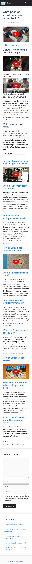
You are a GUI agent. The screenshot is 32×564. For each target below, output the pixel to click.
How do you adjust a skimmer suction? (13, 249)
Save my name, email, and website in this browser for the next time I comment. (17, 498)
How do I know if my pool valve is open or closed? (16, 162)
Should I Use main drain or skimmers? (15, 187)
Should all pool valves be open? (15, 274)
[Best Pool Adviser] (7, 3)
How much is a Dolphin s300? (15, 444)
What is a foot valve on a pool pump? (15, 331)
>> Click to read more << (12, 45)
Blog (6, 441)
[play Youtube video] (16, 34)
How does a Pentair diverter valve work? (13, 301)
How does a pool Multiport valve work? (14, 217)
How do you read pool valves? (14, 359)
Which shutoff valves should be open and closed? (13, 420)
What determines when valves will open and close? (15, 385)
